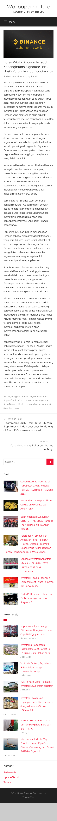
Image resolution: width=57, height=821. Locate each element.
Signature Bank (11, 408)
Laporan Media (32, 404)
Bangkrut (16, 396)
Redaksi (35, 76)
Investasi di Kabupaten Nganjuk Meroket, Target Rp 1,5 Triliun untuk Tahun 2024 (35, 649)
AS (9, 396)
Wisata (7, 782)
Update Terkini (11, 777)
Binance (37, 396)
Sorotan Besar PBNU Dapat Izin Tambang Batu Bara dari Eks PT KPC (35, 724)
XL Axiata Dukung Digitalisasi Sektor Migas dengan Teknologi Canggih (35, 667)
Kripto (21, 404)
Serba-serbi (10, 772)
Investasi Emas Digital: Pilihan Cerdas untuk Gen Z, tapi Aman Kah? (36, 504)
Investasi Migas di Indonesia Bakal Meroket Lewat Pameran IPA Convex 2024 (36, 582)
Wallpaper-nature (28, 6)
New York (46, 404)
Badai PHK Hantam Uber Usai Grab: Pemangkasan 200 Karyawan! (36, 598)
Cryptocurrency (26, 400)
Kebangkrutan (42, 400)
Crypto (14, 400)
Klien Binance (10, 404)
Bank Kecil (27, 396)
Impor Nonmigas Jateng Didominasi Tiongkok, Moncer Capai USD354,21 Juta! (36, 630)
